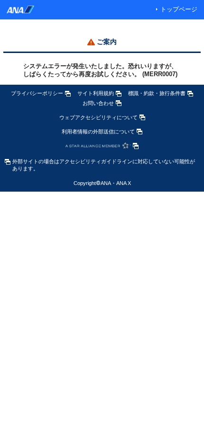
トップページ (178, 9)
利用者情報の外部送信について (98, 131)
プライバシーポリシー (37, 93)
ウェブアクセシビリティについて (98, 117)
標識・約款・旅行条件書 (156, 93)
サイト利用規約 (95, 93)
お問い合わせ (98, 103)
